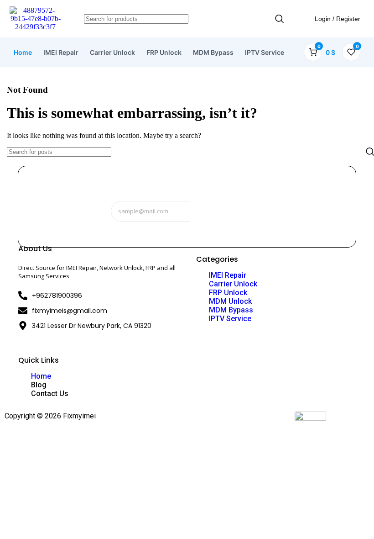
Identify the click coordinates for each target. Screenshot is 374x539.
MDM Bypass (213, 52)
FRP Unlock (164, 52)
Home (23, 52)
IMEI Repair (60, 52)
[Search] (279, 19)
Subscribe (224, 211)
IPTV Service (264, 52)
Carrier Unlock (112, 52)
